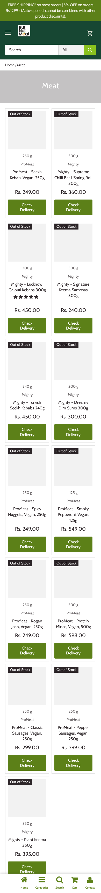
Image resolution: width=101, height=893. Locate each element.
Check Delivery (27, 207)
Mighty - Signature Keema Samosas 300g (73, 286)
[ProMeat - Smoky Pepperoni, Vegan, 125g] (73, 467)
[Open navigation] (8, 33)
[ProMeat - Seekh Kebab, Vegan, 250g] (27, 130)
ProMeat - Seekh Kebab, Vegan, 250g (27, 171)
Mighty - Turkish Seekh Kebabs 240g (27, 401)
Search (59, 887)
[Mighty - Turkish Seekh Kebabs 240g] (27, 361)
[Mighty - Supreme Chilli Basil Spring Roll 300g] (73, 130)
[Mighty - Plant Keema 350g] (27, 798)
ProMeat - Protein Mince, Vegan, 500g (73, 620)
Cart (74, 887)
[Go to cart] (90, 33)
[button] (26, 296)
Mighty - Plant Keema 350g (27, 838)
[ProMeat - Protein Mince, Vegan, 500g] (73, 579)
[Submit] (90, 50)
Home (24, 887)
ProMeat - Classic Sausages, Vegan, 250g (27, 729)
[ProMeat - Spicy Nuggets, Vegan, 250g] (27, 467)
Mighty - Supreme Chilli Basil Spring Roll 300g (73, 174)
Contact (90, 887)
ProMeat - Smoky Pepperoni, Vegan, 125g (73, 511)
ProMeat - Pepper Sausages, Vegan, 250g (73, 729)
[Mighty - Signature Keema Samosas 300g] (73, 243)
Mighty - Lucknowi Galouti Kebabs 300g (27, 283)
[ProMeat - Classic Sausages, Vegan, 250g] (27, 686)
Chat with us (11, 881)
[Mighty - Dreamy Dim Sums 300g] (73, 361)
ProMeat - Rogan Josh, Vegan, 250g (27, 620)
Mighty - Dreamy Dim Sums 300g (73, 401)
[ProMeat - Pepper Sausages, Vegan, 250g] (73, 686)
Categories (41, 887)
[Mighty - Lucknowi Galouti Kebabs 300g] (27, 243)
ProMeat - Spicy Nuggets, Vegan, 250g (27, 508)
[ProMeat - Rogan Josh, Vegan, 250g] (27, 579)
